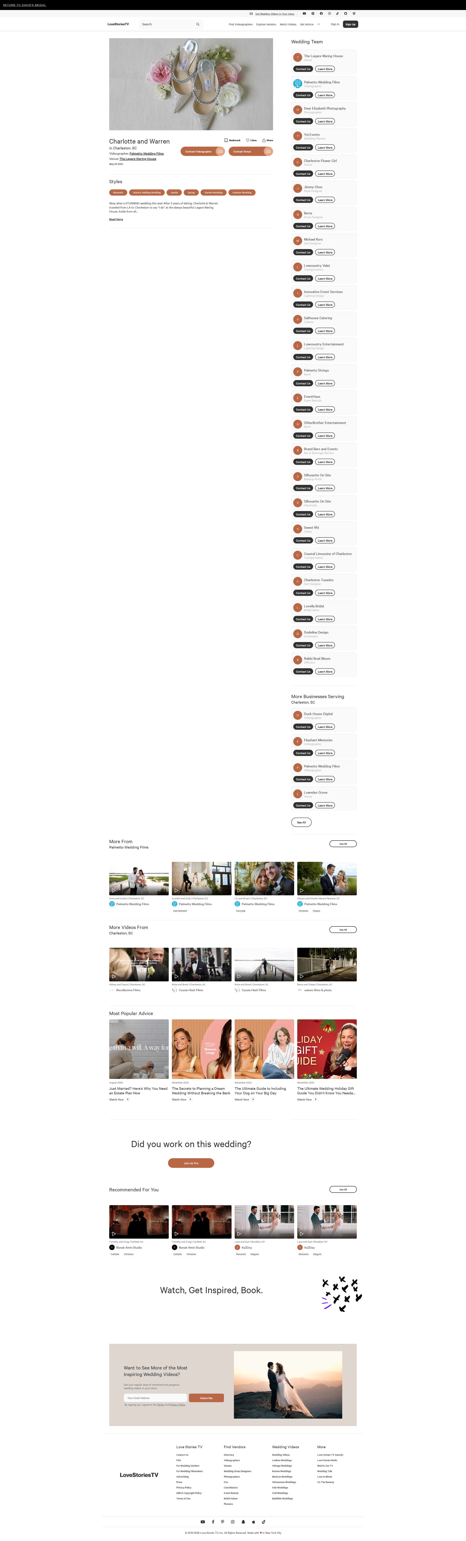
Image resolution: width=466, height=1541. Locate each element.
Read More (116, 219)
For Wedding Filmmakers (189, 1471)
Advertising (182, 1476)
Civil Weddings (280, 1493)
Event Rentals (231, 1493)
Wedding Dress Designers (237, 1471)
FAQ (178, 1460)
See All (301, 822)
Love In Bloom (324, 1476)
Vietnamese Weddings (284, 1482)
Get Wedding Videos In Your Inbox (274, 13)
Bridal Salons (231, 1498)
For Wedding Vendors (187, 1465)
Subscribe (206, 1398)
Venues (228, 1465)
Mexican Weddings (282, 1476)
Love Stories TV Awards (330, 1454)
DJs (226, 1482)
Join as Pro (191, 1163)
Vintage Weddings (282, 1465)
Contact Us (303, 69)
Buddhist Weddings (282, 1498)
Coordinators (231, 1487)
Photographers (232, 1476)
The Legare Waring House (137, 158)
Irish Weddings (280, 1487)
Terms (160, 1404)
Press (179, 1482)
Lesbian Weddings (282, 1460)
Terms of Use (183, 1498)
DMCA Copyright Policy (189, 1493)
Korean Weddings (281, 1471)
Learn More (325, 69)
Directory (229, 1454)
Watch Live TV (325, 1465)
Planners (228, 1504)
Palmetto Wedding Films (147, 153)
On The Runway (325, 1482)
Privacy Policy (177, 1404)
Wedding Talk (324, 1471)
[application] (191, 84)
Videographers (232, 1460)
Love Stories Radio (327, 1460)
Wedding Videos (281, 1454)
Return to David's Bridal (24, 5)
